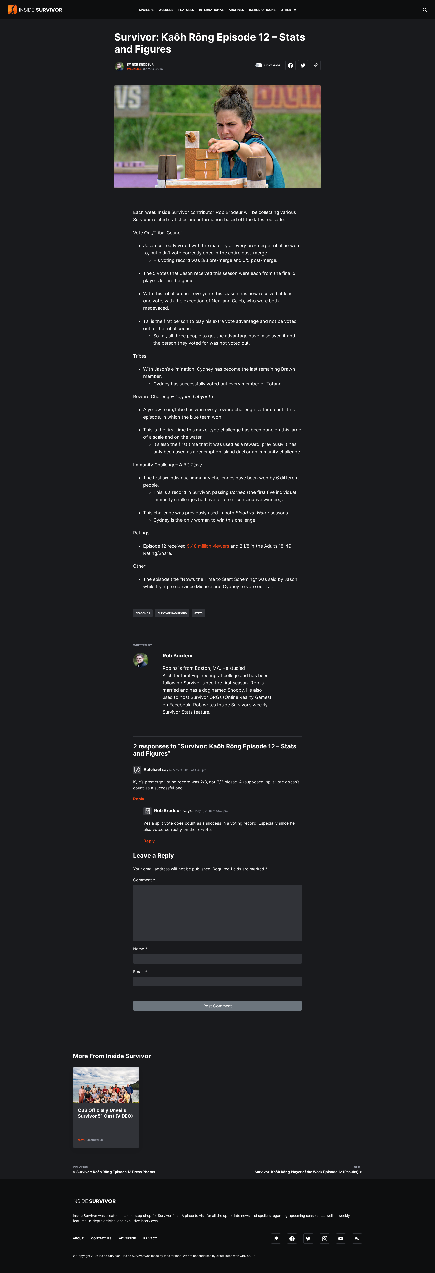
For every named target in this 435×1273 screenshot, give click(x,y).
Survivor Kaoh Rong (172, 613)
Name (140, 948)
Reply (138, 798)
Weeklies (134, 69)
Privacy (150, 1238)
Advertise (127, 1238)
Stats (198, 613)
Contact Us (101, 1238)
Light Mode (272, 65)
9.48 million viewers (208, 546)
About (78, 1238)
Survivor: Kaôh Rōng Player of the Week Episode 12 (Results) (307, 1172)
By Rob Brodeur (140, 64)
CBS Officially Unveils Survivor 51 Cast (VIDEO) (105, 1113)
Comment (144, 879)
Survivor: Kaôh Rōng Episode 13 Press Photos (115, 1172)
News (81, 1139)
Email (140, 971)
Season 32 (143, 613)
